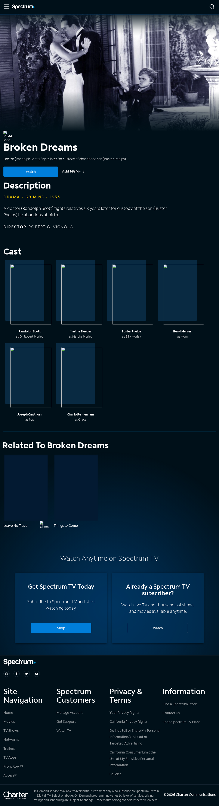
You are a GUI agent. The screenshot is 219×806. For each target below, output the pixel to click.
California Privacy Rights (128, 721)
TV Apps (9, 757)
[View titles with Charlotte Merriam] (82, 378)
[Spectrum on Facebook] (16, 674)
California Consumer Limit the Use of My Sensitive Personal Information (133, 758)
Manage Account (69, 712)
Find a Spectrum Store (180, 704)
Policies (115, 774)
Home (8, 712)
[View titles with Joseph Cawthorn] (31, 378)
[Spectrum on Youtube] (37, 674)
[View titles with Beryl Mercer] (183, 295)
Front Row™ (13, 766)
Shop (61, 628)
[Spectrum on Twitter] (27, 674)
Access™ (10, 775)
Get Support (66, 721)
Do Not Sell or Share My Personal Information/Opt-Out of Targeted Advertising (135, 736)
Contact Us (171, 713)
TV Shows (11, 730)
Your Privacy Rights (124, 712)
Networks (11, 739)
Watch (31, 171)
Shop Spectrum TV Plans (181, 722)
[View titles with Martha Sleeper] (82, 295)
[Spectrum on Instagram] (6, 674)
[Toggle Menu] (5, 6)
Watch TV (63, 730)
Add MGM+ (71, 171)
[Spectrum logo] (23, 7)
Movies (9, 721)
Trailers (9, 748)
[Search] (212, 7)
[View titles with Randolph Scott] (31, 295)
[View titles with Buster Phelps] (133, 295)
